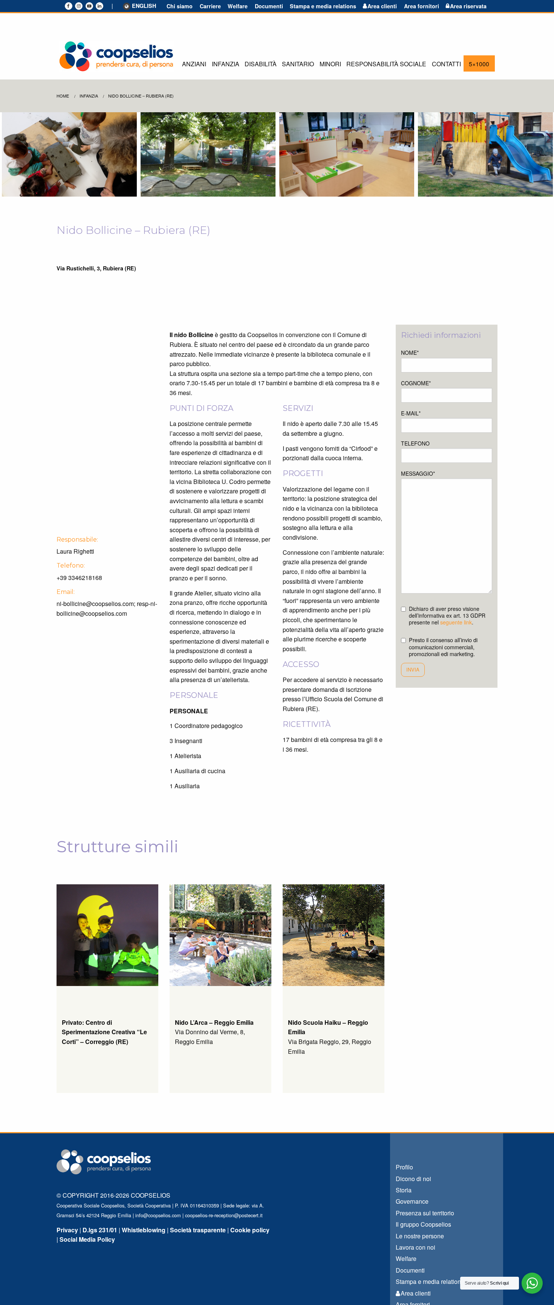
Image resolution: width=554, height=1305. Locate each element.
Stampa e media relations (323, 6)
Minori (330, 64)
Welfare (238, 6)
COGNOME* (416, 383)
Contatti (446, 64)
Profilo (404, 1167)
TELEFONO (415, 443)
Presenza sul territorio (425, 1213)
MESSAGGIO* (418, 473)
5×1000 (479, 64)
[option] (69, 154)
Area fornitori (421, 6)
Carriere (210, 6)
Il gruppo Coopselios (423, 1224)
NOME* (410, 352)
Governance (412, 1201)
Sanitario (298, 64)
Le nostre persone (420, 1236)
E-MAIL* (411, 413)
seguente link (456, 622)
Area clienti (382, 6)
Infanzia (225, 64)
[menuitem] (194, 63)
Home (63, 96)
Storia (404, 1190)
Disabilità (261, 64)
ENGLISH (144, 6)
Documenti (269, 6)
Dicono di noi (413, 1178)
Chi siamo (180, 6)
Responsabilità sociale (386, 64)
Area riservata (468, 6)
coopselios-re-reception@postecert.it (224, 1215)
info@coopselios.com (158, 1215)
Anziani (194, 64)
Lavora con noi (415, 1247)
